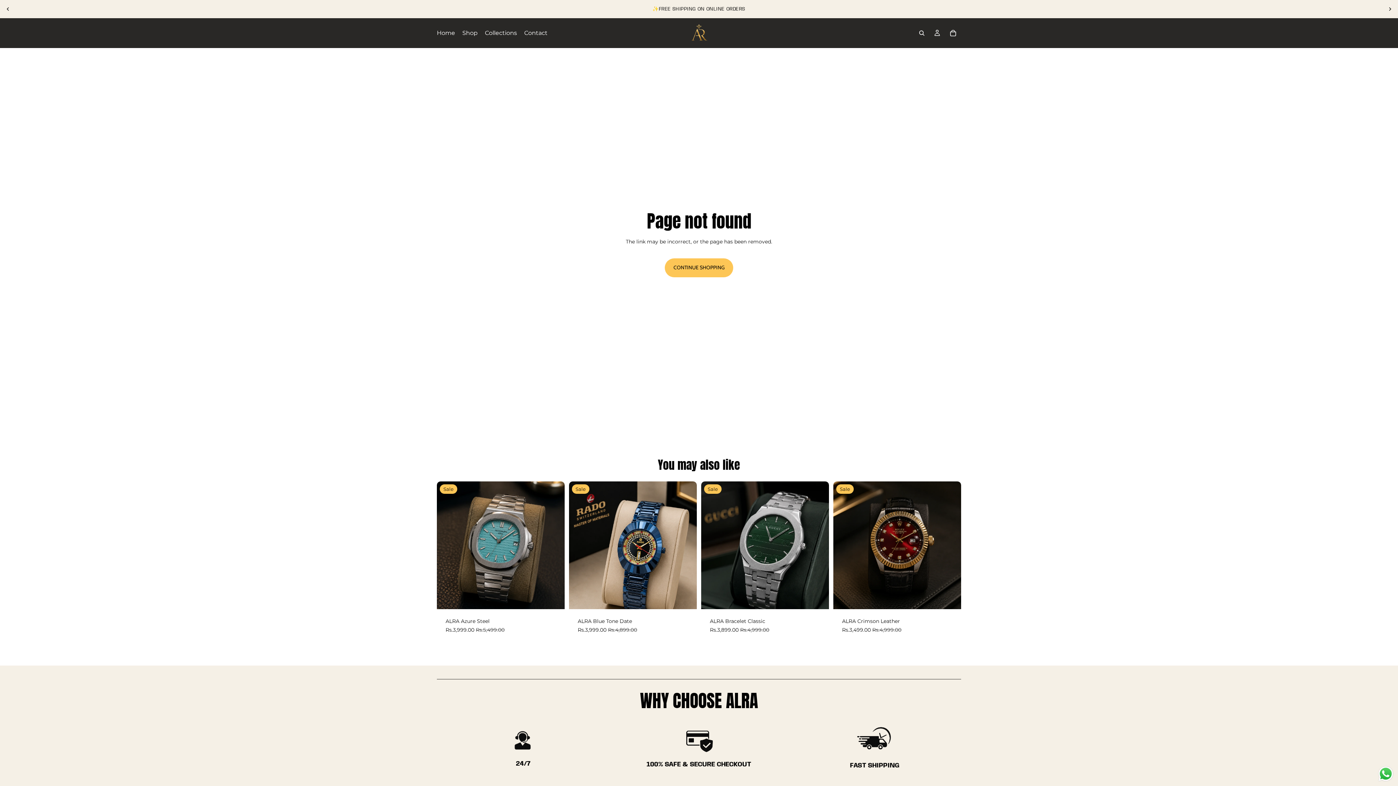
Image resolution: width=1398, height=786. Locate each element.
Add (559, 598)
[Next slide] (1390, 9)
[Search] (922, 33)
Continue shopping (699, 267)
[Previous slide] (8, 9)
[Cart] (953, 33)
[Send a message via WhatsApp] (1385, 773)
